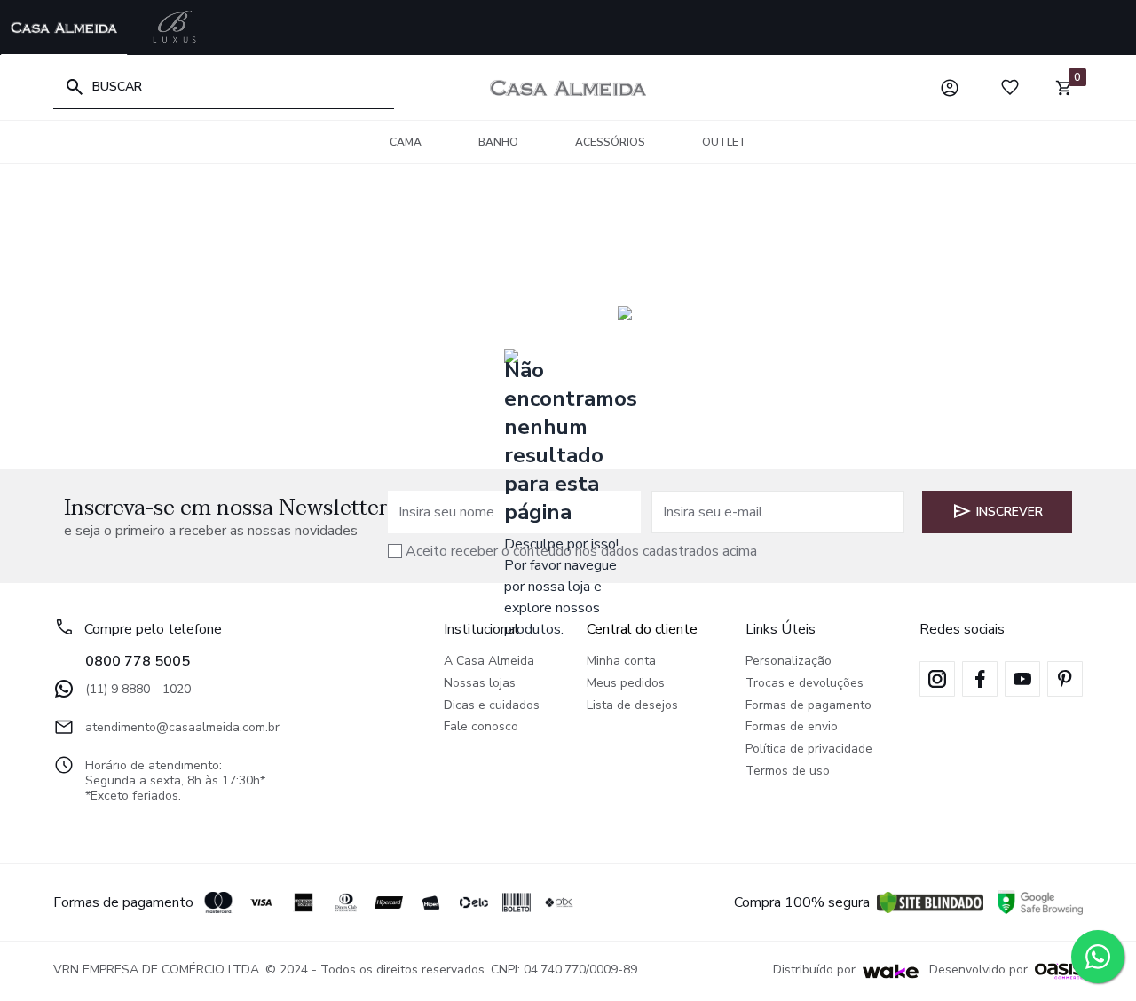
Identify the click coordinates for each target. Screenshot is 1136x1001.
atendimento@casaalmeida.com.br (182, 727)
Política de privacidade (809, 749)
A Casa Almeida (489, 661)
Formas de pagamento (809, 705)
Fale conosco (481, 727)
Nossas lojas (480, 683)
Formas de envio (792, 727)
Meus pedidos (626, 683)
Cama (406, 142)
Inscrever (1009, 511)
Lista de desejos (632, 705)
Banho (498, 142)
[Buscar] (74, 87)
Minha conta (621, 661)
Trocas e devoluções (805, 683)
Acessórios (610, 142)
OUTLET (724, 142)
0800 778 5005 (137, 661)
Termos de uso (788, 771)
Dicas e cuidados (492, 705)
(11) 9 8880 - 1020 (138, 689)
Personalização (789, 661)
